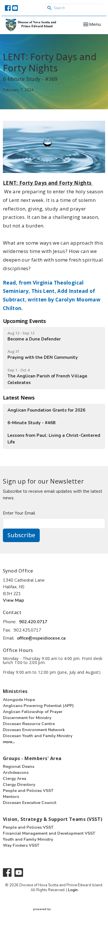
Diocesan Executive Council (29, 802)
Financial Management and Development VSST (49, 833)
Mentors (11, 796)
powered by (51, 914)
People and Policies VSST (28, 790)
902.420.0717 (33, 622)
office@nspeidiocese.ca (41, 638)
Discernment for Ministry (27, 717)
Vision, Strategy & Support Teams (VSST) (53, 819)
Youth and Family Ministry (28, 839)
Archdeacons (16, 772)
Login (73, 890)
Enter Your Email (19, 513)
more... (9, 742)
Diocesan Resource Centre (29, 724)
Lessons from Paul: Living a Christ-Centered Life (53, 439)
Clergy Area (14, 778)
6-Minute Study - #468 (31, 423)
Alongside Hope (19, 699)
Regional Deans (18, 766)
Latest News (18, 397)
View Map (13, 600)
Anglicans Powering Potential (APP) (38, 705)
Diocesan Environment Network (34, 730)
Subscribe (21, 535)
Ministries (15, 691)
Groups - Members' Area (32, 758)
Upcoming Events (24, 321)
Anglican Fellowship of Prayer (32, 711)
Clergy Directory (19, 784)
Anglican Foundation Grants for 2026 (46, 410)
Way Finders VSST (21, 845)
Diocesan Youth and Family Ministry (37, 736)
